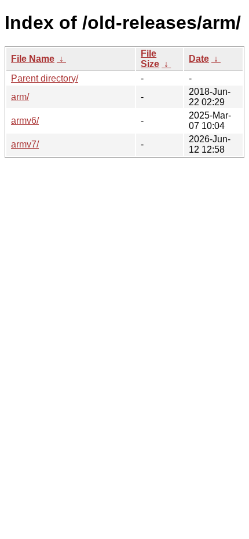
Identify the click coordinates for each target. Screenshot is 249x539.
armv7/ (25, 144)
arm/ (20, 97)
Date (199, 59)
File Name (32, 59)
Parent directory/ (44, 78)
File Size (150, 59)
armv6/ (25, 120)
